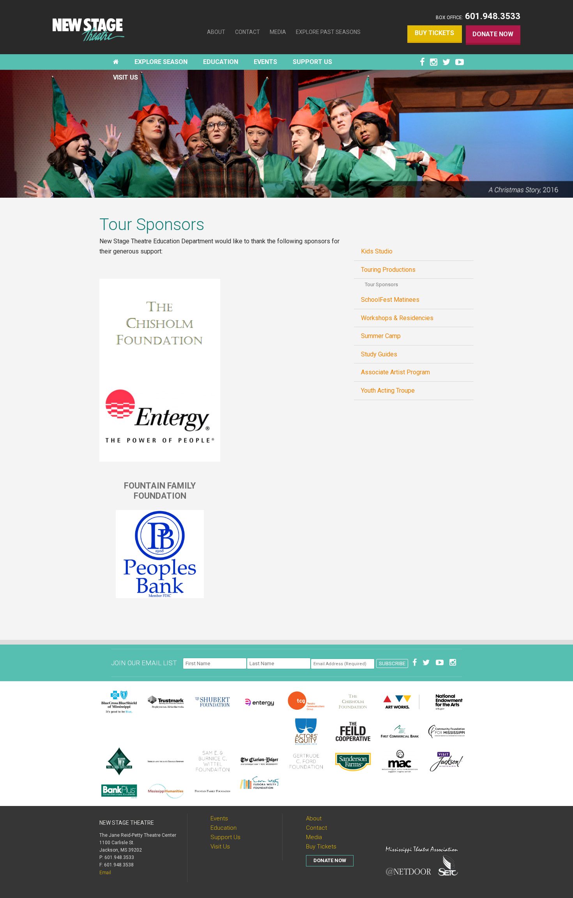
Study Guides (379, 354)
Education (223, 827)
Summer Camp (381, 336)
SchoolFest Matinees (390, 299)
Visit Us (220, 846)
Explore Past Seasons (328, 32)
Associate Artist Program (395, 372)
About (216, 32)
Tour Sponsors (381, 284)
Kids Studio (377, 251)
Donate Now (492, 34)
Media (278, 32)
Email (105, 872)
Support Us (225, 837)
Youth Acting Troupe (388, 390)
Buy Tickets (434, 33)
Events (219, 818)
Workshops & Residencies (397, 318)
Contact (247, 32)
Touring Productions (388, 269)
